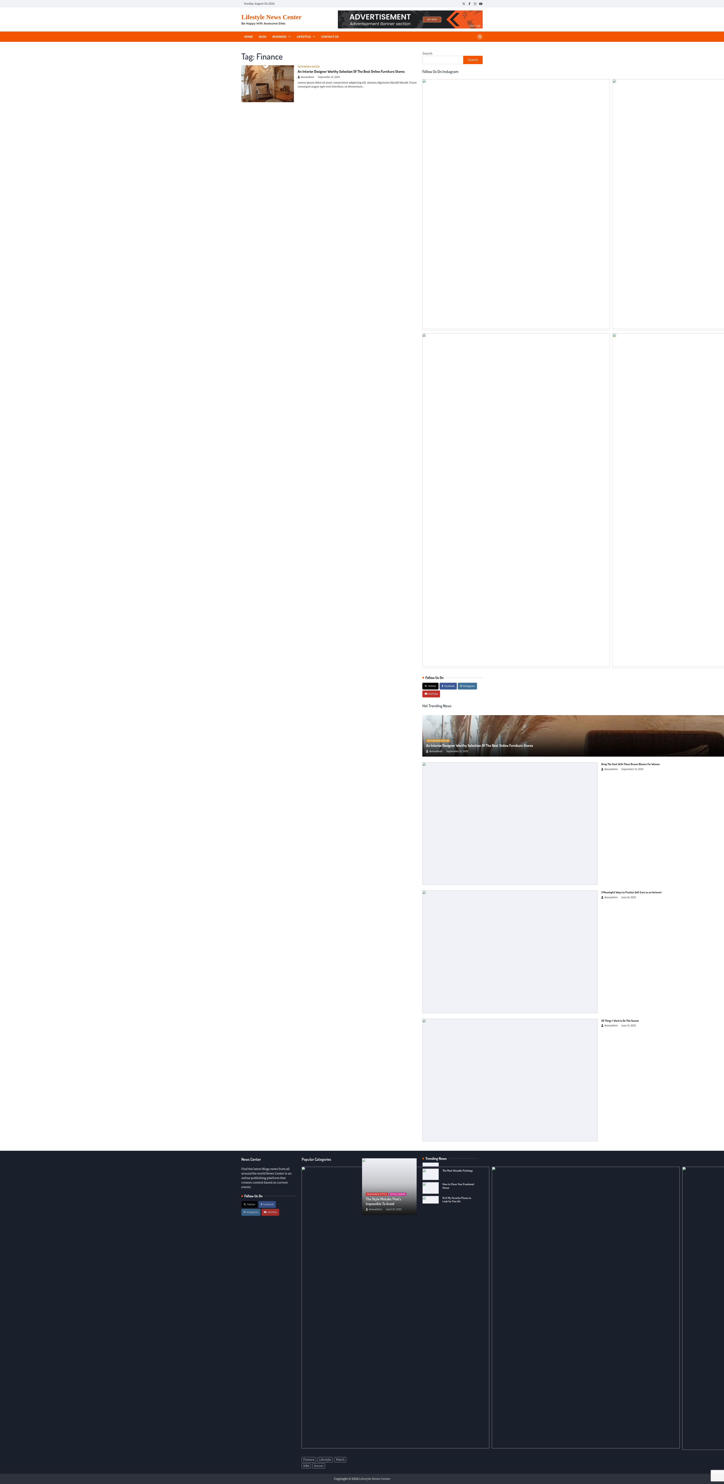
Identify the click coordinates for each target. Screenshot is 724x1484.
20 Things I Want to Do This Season (620, 1020)
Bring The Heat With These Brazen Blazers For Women (630, 764)
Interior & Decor (309, 66)
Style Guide (397, 1194)
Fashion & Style (377, 1194)
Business (279, 36)
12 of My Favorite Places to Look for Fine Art (457, 1180)
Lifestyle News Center (271, 17)
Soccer (319, 1466)
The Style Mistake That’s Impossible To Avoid (383, 1201)
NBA (306, 1466)
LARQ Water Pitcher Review (457, 1192)
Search (427, 53)
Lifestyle (304, 36)
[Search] (480, 37)
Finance (308, 1459)
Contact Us (330, 36)
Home (248, 36)
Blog (262, 36)
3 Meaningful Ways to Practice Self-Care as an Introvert (631, 892)
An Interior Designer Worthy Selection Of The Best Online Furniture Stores (351, 71)
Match (340, 1459)
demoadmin (307, 77)
